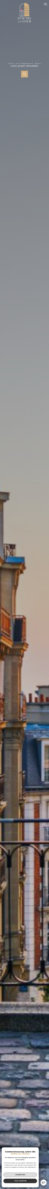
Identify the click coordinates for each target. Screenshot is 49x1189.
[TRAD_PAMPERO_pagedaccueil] (24, 22)
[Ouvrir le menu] (46, 4)
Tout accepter (20, 1181)
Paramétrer (20, 1175)
